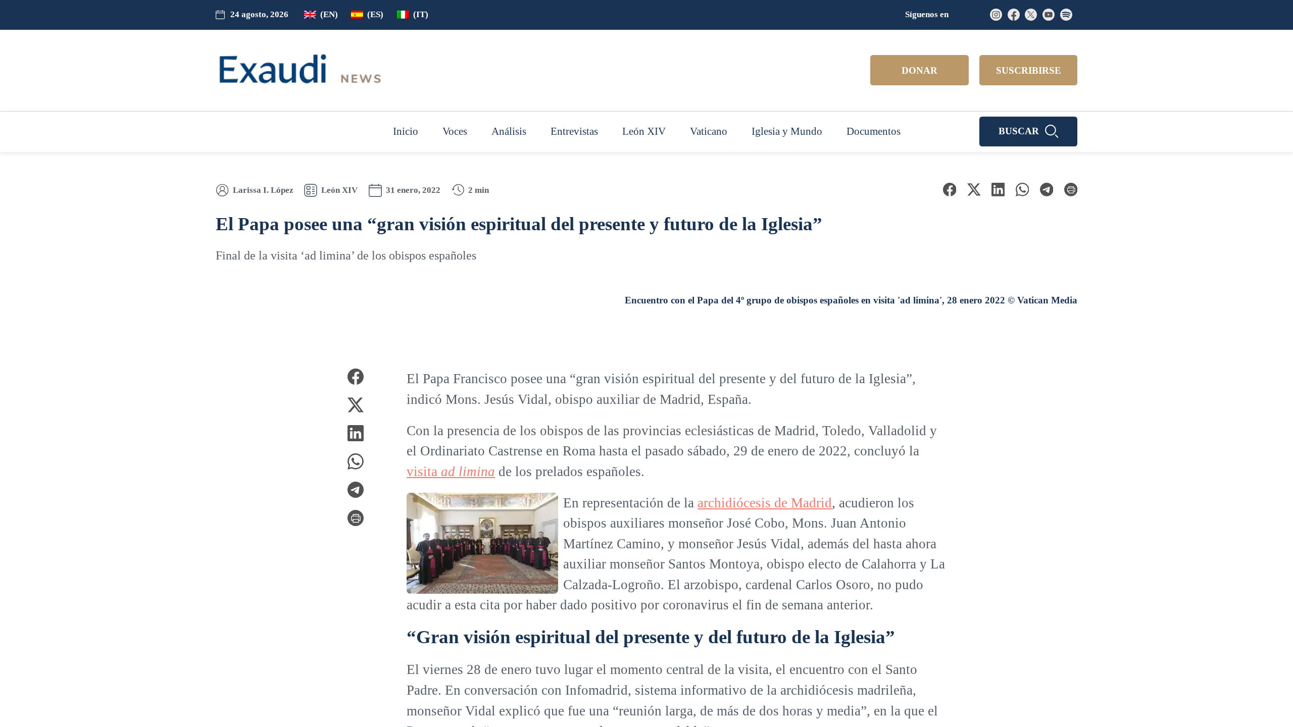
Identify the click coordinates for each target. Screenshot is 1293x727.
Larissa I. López (263, 190)
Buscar (1019, 131)
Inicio (388, 131)
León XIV (641, 131)
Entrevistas (567, 131)
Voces (439, 131)
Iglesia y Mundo (792, 131)
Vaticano (708, 131)
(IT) (426, 14)
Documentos (886, 131)
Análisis (497, 131)
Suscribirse (1028, 70)
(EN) (334, 14)
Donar (919, 70)
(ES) (381, 14)
